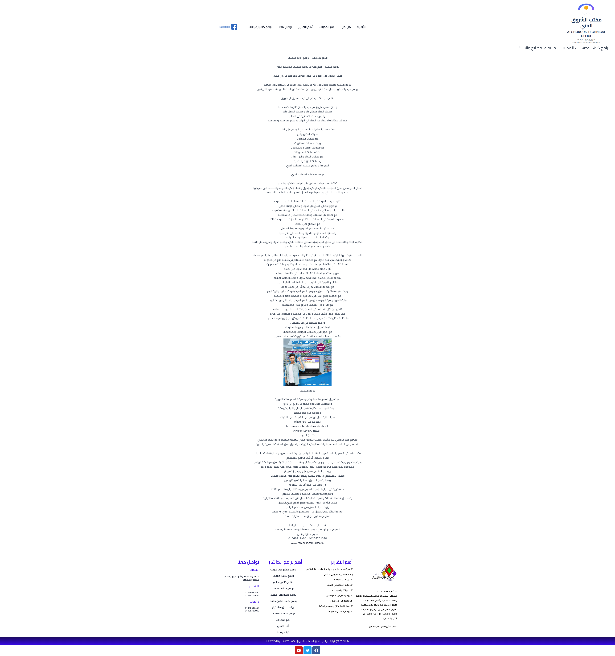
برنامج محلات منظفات (283, 613)
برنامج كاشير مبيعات (260, 26)
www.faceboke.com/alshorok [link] (307, 542)
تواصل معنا (286, 26)
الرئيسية (361, 26)
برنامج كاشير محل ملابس (283, 594)
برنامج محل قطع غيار (283, 607)
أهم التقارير (306, 26)
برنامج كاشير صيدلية (283, 588)
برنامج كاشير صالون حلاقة (283, 600)
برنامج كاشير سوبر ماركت (283, 569)
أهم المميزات (327, 26)
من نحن (346, 26)
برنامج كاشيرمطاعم (283, 582)
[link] (307, 426)
